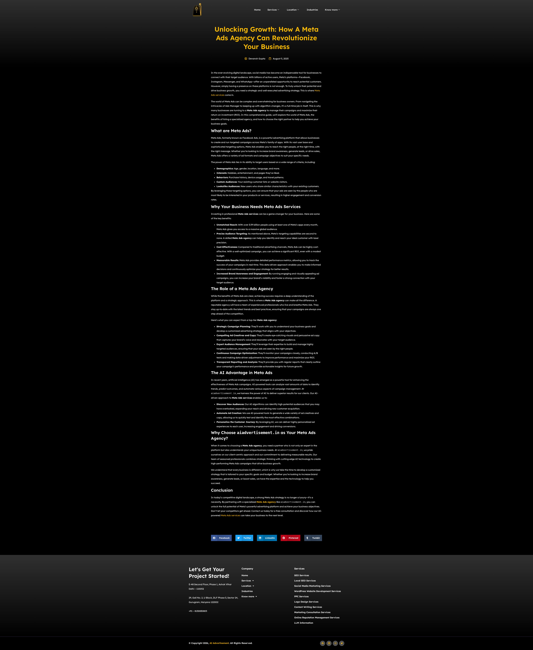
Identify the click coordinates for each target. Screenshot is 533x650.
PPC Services (301, 596)
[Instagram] (335, 643)
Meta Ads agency (266, 502)
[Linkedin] (328, 643)
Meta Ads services (230, 515)
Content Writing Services (308, 607)
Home (257, 9)
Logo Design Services (306, 601)
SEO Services (301, 575)
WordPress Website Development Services (317, 591)
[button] (221, 538)
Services (272, 9)
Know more (331, 9)
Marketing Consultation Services (312, 612)
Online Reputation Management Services (317, 617)
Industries (312, 9)
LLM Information (303, 622)
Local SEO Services (305, 580)
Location (292, 9)
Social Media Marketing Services (312, 585)
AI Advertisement (219, 643)
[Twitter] (341, 643)
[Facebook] (322, 643)
